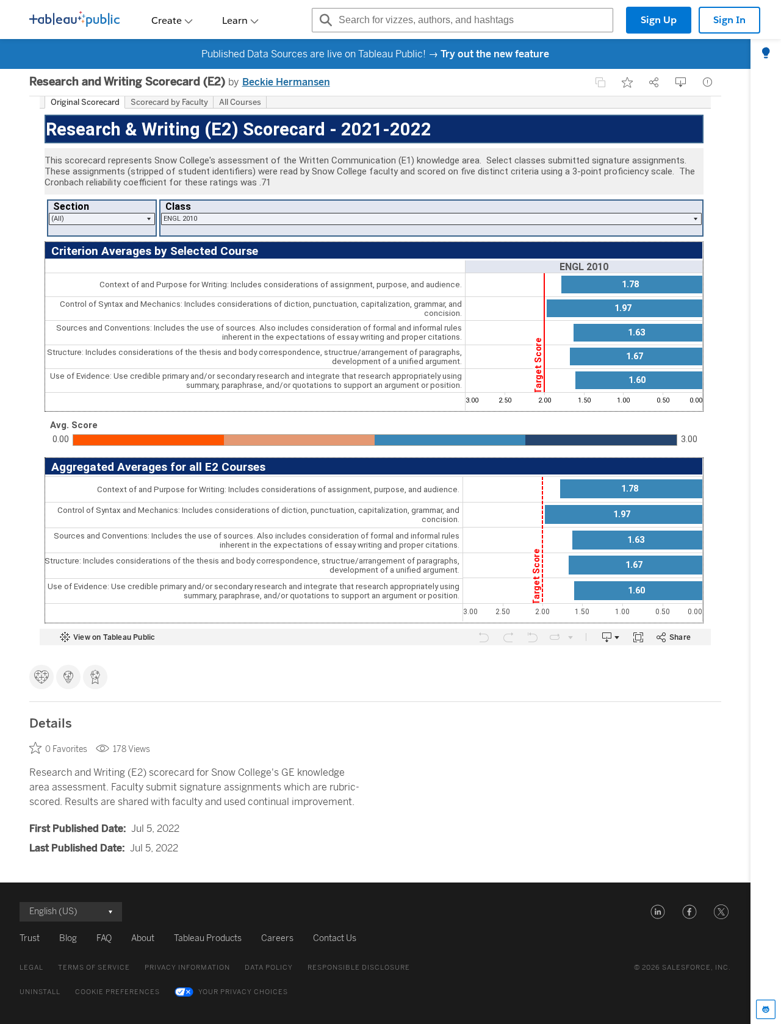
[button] (658, 912)
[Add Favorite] (627, 82)
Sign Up (659, 19)
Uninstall (40, 992)
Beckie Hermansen (286, 82)
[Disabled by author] (600, 82)
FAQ (104, 938)
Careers (277, 938)
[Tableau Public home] (74, 20)
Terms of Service (94, 968)
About (142, 938)
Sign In (729, 19)
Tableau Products (208, 938)
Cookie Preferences (117, 992)
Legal (31, 968)
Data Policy (269, 968)
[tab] (766, 53)
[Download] (681, 82)
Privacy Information (187, 968)
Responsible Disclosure (359, 968)
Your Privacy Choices (243, 992)
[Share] (654, 82)
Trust (30, 938)
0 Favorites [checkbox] (66, 749)
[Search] (324, 20)
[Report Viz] (707, 82)
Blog (68, 938)
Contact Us (334, 938)
